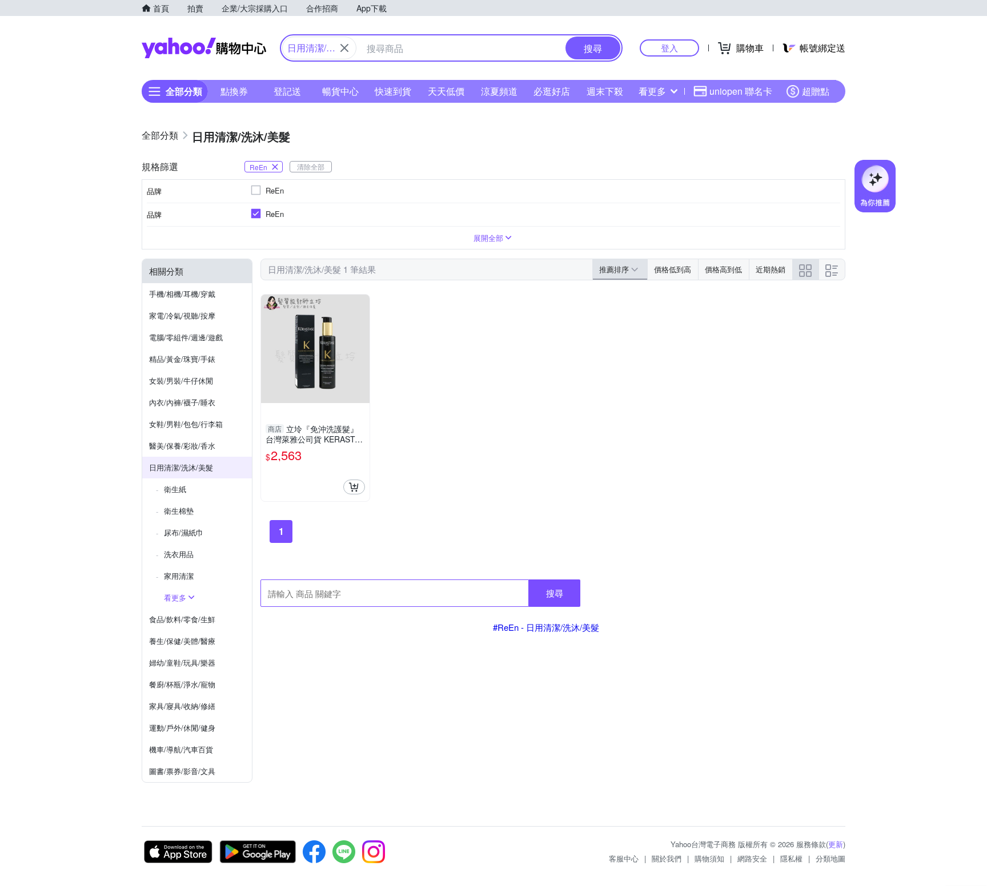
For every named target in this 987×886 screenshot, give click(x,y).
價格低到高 (672, 269)
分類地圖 (830, 858)
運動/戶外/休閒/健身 (182, 727)
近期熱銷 (770, 269)
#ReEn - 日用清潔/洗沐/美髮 (546, 627)
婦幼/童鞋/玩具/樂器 (182, 662)
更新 (835, 844)
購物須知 (709, 858)
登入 (669, 48)
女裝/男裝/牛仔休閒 (181, 380)
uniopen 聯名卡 (740, 91)
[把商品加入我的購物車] (354, 487)
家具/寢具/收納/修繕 (182, 705)
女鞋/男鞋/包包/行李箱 (186, 423)
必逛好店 (551, 91)
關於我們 (666, 858)
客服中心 (624, 858)
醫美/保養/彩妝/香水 (182, 445)
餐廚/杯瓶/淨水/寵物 (182, 684)
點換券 (234, 91)
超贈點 (815, 91)
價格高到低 (723, 269)
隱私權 (791, 858)
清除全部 (310, 166)
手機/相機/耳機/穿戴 (182, 293)
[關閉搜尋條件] (344, 48)
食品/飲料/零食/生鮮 (182, 619)
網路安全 (752, 858)
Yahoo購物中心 (204, 48)
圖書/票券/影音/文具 (182, 771)
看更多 (652, 91)
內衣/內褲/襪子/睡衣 (182, 402)
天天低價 (446, 91)
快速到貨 (393, 91)
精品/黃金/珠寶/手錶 (182, 358)
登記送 (287, 91)
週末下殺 (605, 91)
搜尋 (554, 593)
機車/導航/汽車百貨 (181, 749)
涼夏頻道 (499, 91)
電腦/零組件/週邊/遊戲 (186, 337)
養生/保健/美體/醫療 (182, 640)
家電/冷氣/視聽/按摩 (182, 315)
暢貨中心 (340, 91)
